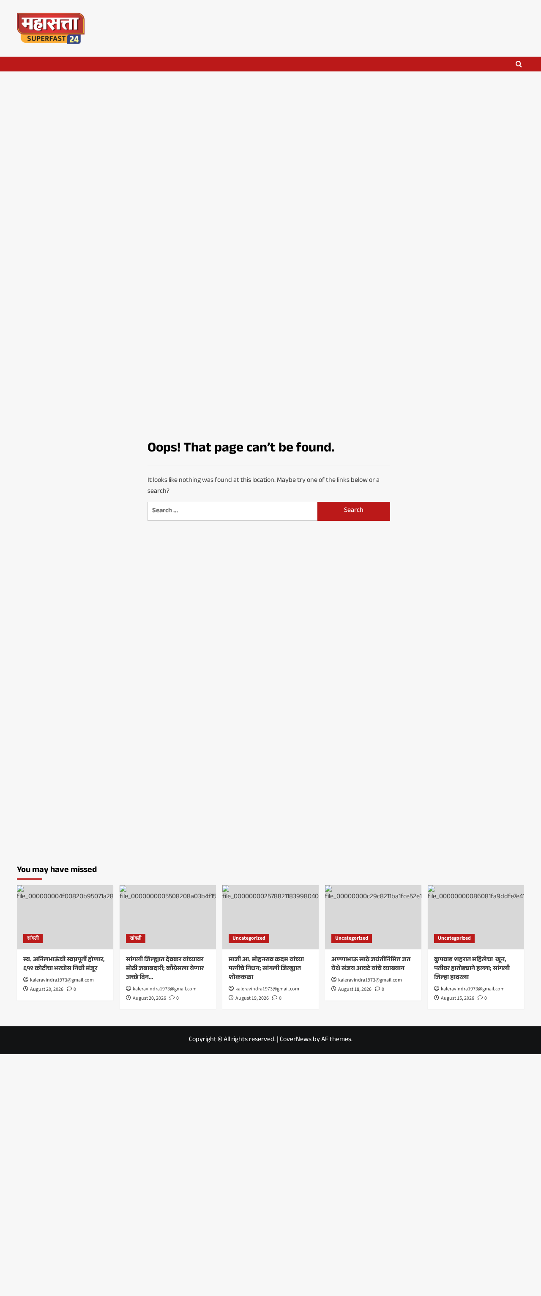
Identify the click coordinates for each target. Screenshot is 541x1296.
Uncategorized (248, 938)
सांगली (33, 938)
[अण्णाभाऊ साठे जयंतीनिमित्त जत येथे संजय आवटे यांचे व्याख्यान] (373, 917)
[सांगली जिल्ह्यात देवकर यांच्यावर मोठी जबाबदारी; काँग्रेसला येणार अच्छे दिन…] (168, 917)
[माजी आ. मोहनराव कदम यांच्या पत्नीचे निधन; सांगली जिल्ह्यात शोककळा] (270, 917)
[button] (519, 64)
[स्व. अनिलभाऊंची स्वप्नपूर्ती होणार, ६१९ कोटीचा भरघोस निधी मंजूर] (65, 917)
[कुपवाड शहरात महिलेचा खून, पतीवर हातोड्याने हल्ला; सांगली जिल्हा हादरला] (476, 917)
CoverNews (295, 1040)
